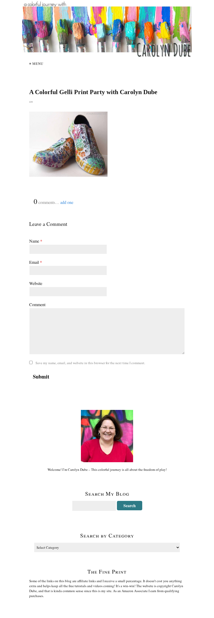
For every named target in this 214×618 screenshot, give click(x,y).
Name (35, 241)
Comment (37, 304)
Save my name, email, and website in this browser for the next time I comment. (90, 362)
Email (35, 262)
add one (66, 202)
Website (35, 283)
